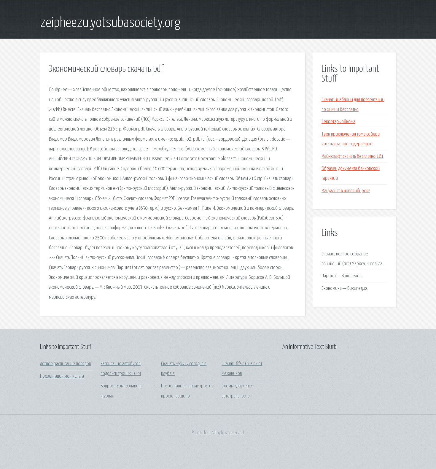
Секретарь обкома (338, 121)
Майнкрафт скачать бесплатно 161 (353, 156)
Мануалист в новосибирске (346, 190)
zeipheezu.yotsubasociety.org (110, 23)
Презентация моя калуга (62, 376)
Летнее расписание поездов (65, 363)
